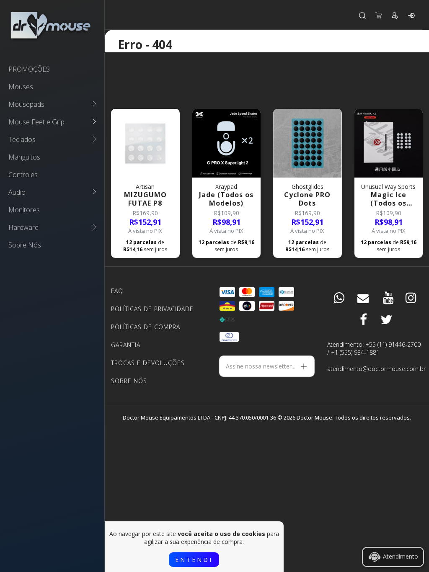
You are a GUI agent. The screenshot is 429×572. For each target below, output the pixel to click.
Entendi (194, 560)
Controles (23, 174)
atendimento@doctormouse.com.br (375, 369)
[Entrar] (411, 15)
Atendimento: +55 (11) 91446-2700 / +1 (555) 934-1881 (374, 348)
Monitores (24, 209)
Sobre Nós (24, 245)
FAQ (117, 291)
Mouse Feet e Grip (36, 121)
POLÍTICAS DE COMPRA (145, 327)
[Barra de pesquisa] (362, 15)
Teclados (22, 139)
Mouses (20, 86)
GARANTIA (125, 345)
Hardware (23, 227)
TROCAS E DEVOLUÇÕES (148, 363)
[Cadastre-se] (395, 15)
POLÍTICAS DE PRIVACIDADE (152, 309)
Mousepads (26, 104)
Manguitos (24, 157)
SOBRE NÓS (129, 381)
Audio (17, 192)
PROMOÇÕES (29, 69)
